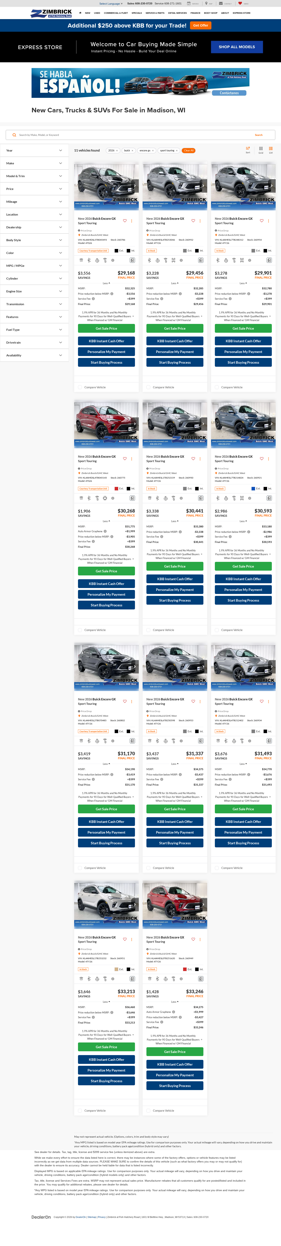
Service (159, 3)
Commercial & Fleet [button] (116, 13)
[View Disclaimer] (113, 260)
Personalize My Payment (106, 352)
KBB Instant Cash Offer (106, 341)
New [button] (87, 13)
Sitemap (92, 1217)
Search (258, 134)
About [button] (225, 13)
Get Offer (200, 25)
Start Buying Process (106, 362)
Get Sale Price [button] (106, 328)
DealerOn (81, 1217)
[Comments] (132, 260)
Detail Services (177, 13)
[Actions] (131, 220)
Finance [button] (195, 13)
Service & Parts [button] (155, 13)
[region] (106, 304)
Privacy (102, 1217)
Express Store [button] (241, 13)
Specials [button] (137, 13)
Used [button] (97, 13)
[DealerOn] (41, 1216)
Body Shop (210, 13)
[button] (80, 13)
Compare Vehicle (95, 387)
